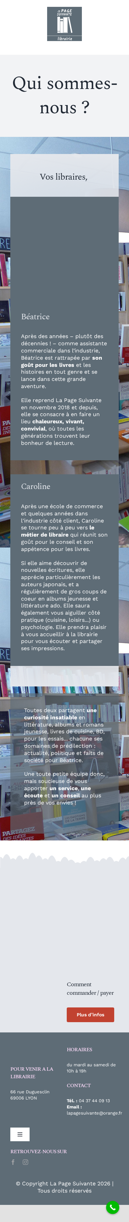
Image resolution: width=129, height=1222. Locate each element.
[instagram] (25, 1162)
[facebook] (13, 1162)
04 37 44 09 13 (94, 1100)
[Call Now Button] (112, 1207)
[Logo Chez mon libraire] (36, 874)
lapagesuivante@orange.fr (94, 1113)
